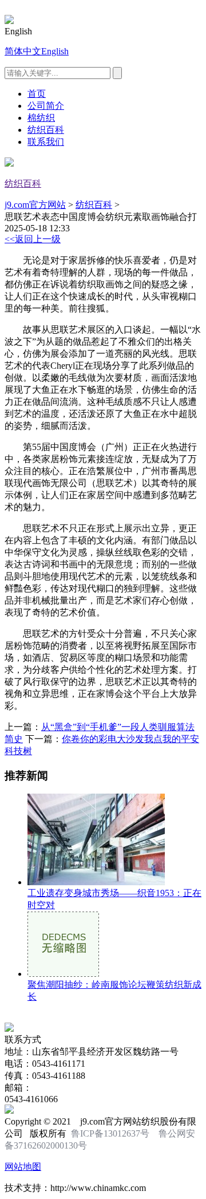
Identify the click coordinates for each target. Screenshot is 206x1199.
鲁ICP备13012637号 (110, 1133)
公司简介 (45, 106)
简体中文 (23, 51)
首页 (36, 93)
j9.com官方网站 (35, 205)
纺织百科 (45, 130)
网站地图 (23, 1167)
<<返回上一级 (33, 239)
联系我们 (45, 142)
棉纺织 (41, 118)
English (55, 51)
